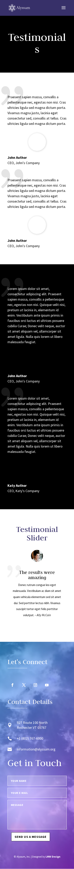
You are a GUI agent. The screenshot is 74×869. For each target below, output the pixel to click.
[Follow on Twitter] (24, 685)
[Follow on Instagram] (35, 685)
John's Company (27, 246)
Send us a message (31, 837)
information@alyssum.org (36, 749)
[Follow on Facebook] (12, 685)
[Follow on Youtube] (47, 685)
